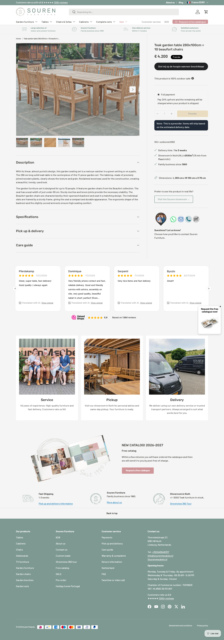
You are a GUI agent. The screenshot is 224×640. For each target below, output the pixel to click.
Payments (107, 537)
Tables (45, 21)
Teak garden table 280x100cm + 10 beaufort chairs (42, 38)
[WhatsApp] (173, 219)
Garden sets (22, 586)
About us (170, 2)
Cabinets (84, 21)
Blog (181, 2)
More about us (114, 502)
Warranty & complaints (114, 555)
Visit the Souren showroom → (174, 199)
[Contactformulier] (196, 219)
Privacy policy (202, 625)
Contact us (61, 549)
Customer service (151, 21)
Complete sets (104, 21)
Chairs (19, 549)
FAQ (104, 573)
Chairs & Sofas (64, 21)
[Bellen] (188, 219)
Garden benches (25, 580)
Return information (112, 561)
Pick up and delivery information (56, 503)
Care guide (107, 549)
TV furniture (22, 561)
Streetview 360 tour (66, 561)
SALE (59, 573)
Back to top (112, 513)
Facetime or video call (113, 580)
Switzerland (108, 567)
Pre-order (61, 580)
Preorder (192, 113)
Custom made (63, 555)
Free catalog (62, 567)
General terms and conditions (180, 625)
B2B (166, 21)
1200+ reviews (61, 2)
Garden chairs (23, 573)
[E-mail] (181, 219)
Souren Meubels (28, 627)
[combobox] (124, 12)
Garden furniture (25, 21)
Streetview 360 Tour (181, 503)
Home (18, 38)
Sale (121, 21)
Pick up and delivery (112, 543)
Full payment (168, 94)
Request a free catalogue (138, 470)
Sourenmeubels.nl (157, 559)
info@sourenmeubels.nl (160, 555)
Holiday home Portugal (68, 586)
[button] (206, 12)
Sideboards (22, 555)
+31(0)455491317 (160, 552)
